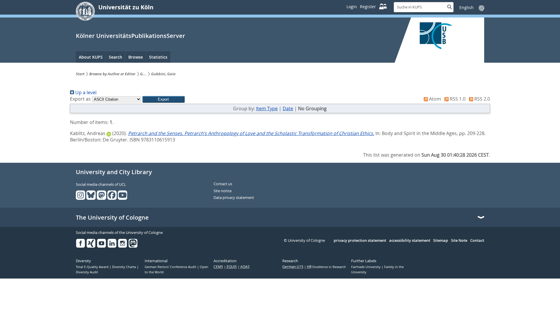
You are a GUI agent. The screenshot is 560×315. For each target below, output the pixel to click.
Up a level (85, 92)
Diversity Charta (124, 267)
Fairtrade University (366, 267)
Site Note (459, 240)
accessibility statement (409, 240)
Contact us (223, 184)
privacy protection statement (360, 240)
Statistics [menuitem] (158, 57)
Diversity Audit (87, 272)
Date (288, 108)
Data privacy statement (234, 197)
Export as (80, 99)
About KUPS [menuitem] (91, 57)
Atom (434, 99)
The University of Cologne (112, 217)
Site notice (223, 191)
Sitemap (440, 240)
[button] (163, 99)
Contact (477, 240)
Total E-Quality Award (92, 267)
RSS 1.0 (457, 99)
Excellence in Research (326, 267)
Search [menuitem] (115, 57)
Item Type (267, 108)
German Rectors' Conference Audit (171, 267)
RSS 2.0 (481, 99)
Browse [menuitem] (135, 57)
